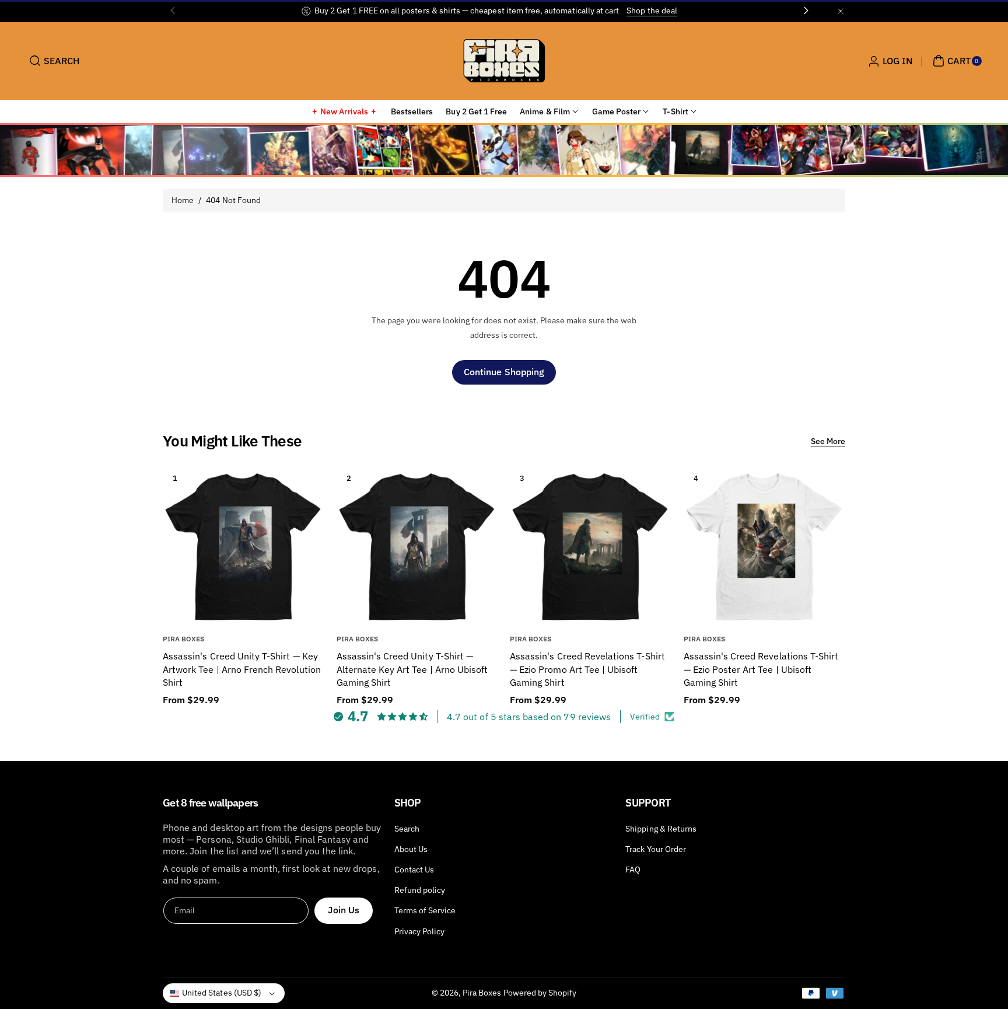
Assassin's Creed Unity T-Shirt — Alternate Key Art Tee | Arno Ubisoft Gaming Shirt (412, 669)
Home (183, 200)
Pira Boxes (482, 992)
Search (406, 828)
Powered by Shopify (540, 992)
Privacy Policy (419, 931)
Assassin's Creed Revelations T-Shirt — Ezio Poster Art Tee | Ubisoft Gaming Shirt (761, 669)
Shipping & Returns (660, 828)
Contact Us (414, 869)
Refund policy (420, 890)
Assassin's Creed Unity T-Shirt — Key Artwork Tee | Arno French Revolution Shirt (242, 669)
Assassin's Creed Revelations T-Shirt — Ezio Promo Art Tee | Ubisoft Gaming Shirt (587, 669)
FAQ (632, 869)
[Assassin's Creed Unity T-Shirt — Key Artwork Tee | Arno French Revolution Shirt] (243, 546)
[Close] (841, 11)
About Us (411, 849)
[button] (52, 60)
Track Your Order (655, 849)
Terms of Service (425, 910)
